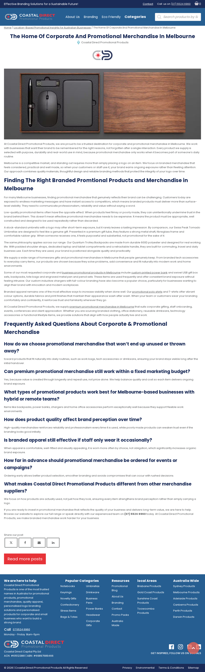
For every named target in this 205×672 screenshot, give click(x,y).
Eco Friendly (111, 17)
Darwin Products (183, 617)
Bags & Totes (68, 617)
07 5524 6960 (21, 629)
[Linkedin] (53, 543)
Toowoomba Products (145, 611)
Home (7, 27)
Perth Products (182, 611)
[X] (11, 543)
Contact (148, 4)
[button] (197, 4)
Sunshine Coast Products (147, 601)
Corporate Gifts (93, 623)
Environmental (145, 668)
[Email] (39, 543)
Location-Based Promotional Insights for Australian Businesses (52, 27)
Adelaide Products (185, 598)
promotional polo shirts (147, 292)
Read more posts (24, 559)
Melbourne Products (186, 592)
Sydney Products (184, 586)
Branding (91, 17)
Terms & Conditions (171, 668)
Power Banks (94, 609)
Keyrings (66, 592)
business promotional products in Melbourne (91, 272)
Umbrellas (92, 586)
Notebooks (67, 586)
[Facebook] (25, 543)
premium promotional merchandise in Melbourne (101, 307)
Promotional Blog (120, 588)
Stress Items (68, 611)
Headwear (93, 615)
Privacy (127, 668)
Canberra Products (185, 605)
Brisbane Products (149, 586)
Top (193, 648)
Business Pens (91, 601)
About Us (72, 17)
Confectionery (69, 605)
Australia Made (117, 623)
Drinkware (92, 592)
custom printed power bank (149, 272)
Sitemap (193, 668)
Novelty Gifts (68, 598)
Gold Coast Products (150, 592)
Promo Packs (120, 615)
